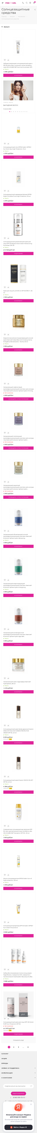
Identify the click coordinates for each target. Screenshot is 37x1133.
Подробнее (18, 253)
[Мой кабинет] (30, 3)
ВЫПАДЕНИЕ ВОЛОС (10, 105)
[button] (10, 111)
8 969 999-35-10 (19, 1097)
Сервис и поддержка (10, 1068)
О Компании (7, 1078)
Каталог (5, 1053)
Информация (7, 1073)
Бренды (5, 1063)
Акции (4, 1058)
